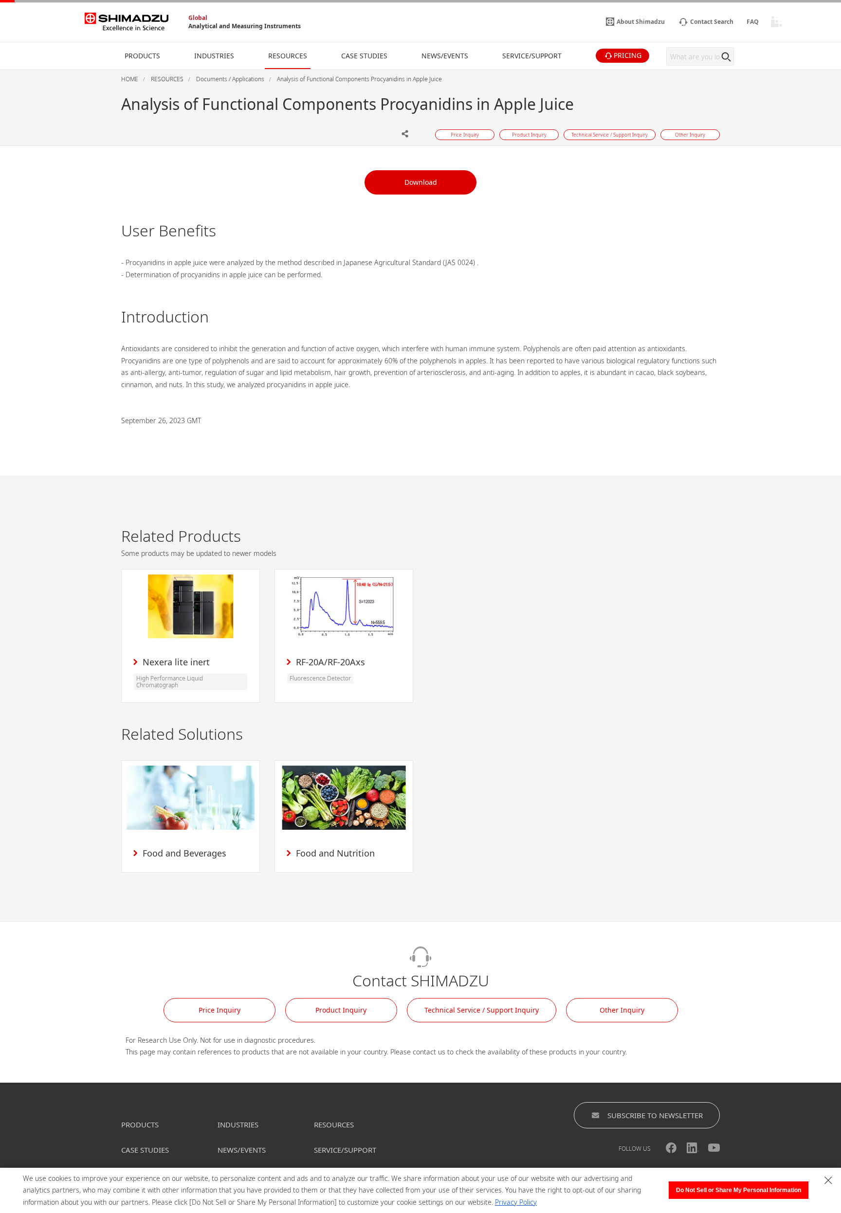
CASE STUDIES (145, 1150)
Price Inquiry (219, 1010)
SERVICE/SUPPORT (345, 1150)
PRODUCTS (140, 1124)
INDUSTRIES (238, 1124)
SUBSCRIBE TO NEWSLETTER (655, 1115)
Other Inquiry (622, 1010)
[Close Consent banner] (828, 1180)
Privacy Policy (516, 1202)
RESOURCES (334, 1124)
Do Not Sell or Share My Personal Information (738, 1190)
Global (197, 18)
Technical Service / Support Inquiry (481, 1010)
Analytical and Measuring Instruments (244, 26)
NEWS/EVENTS (242, 1150)
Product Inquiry (340, 1010)
